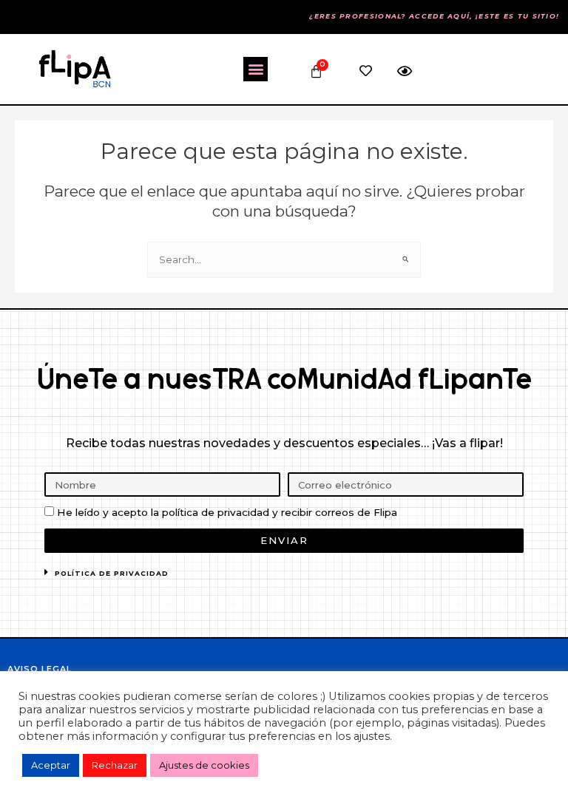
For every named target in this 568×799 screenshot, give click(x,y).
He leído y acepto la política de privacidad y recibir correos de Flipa (227, 512)
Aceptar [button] (50, 765)
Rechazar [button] (115, 765)
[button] (255, 69)
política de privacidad (112, 573)
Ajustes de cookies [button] (204, 765)
